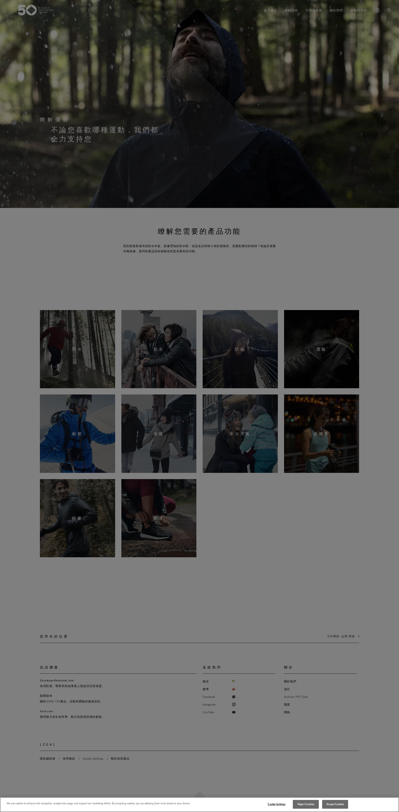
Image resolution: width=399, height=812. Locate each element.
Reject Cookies (306, 804)
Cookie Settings (276, 804)
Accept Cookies (335, 804)
